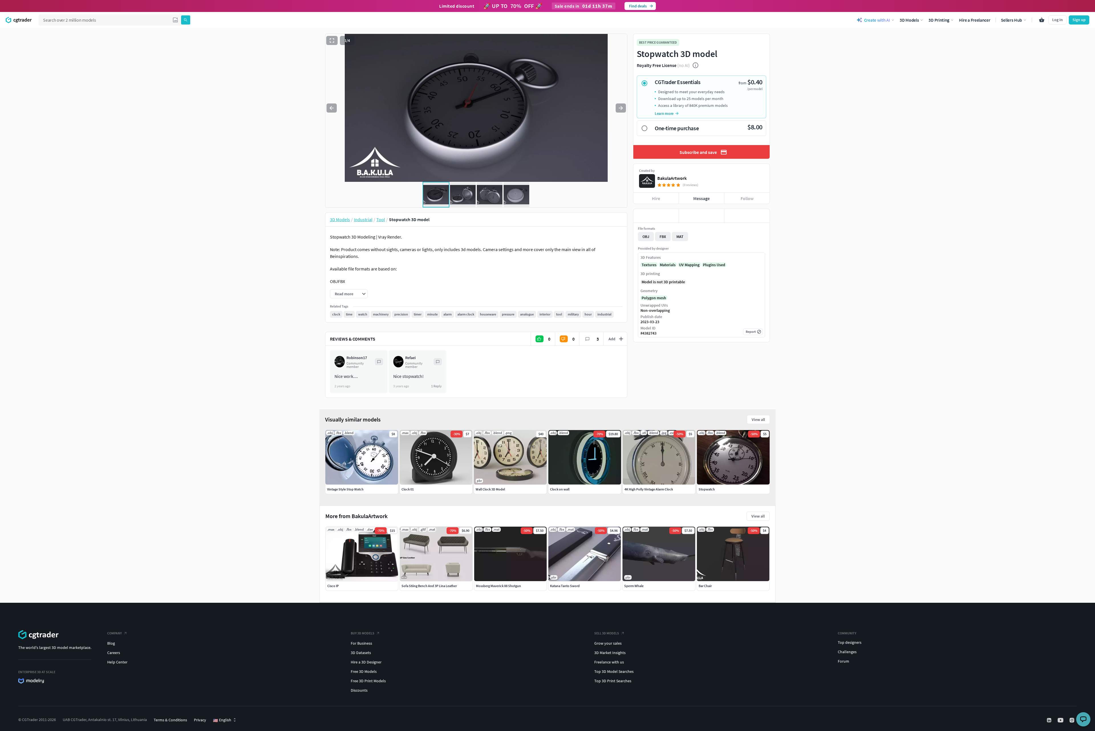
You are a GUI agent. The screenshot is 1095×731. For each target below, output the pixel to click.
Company (114, 633)
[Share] (747, 216)
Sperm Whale (634, 586)
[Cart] (1041, 20)
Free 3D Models (364, 671)
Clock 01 (408, 489)
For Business (361, 643)
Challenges (847, 651)
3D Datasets (361, 652)
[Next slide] (621, 108)
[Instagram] (1072, 720)
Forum (843, 661)
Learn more (664, 113)
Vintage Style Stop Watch (345, 489)
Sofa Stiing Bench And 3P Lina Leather (429, 586)
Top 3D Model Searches (614, 671)
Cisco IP (333, 586)
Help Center (117, 662)
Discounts (359, 690)
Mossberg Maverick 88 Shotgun (498, 586)
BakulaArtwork (672, 178)
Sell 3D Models (606, 633)
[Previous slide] (332, 108)
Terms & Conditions (170, 719)
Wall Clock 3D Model (490, 489)
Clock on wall (559, 489)
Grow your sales (608, 643)
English (222, 720)
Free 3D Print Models (368, 680)
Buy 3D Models (362, 633)
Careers (113, 652)
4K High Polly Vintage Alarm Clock (648, 489)
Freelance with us (609, 662)
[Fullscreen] (332, 40)
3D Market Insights (610, 652)
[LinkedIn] (1049, 720)
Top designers (849, 642)
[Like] (656, 216)
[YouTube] (1061, 720)
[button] (175, 20)
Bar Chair (705, 586)
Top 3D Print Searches (612, 680)
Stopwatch (707, 489)
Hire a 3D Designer (366, 662)
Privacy (200, 719)
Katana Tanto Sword (565, 586)
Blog (111, 643)
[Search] (185, 20)
